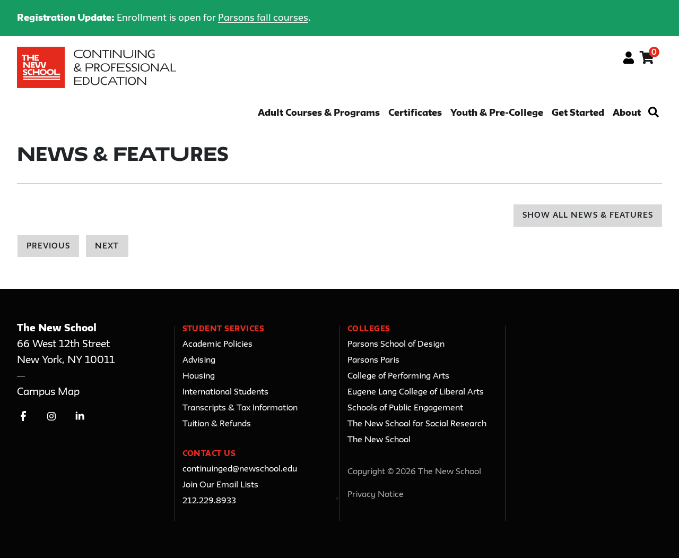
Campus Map (48, 392)
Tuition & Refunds (216, 424)
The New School (379, 440)
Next (107, 246)
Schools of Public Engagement (405, 408)
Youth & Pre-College (496, 113)
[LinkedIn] (79, 416)
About (627, 113)
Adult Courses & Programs (319, 113)
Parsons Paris (373, 360)
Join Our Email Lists (220, 485)
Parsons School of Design (396, 344)
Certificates (415, 113)
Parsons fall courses (263, 18)
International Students (225, 392)
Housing (198, 376)
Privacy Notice (375, 495)
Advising (198, 360)
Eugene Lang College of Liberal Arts (415, 392)
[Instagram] (51, 416)
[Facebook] (23, 416)
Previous (48, 246)
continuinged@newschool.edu (239, 469)
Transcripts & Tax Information (240, 408)
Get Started (578, 113)
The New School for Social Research (416, 424)
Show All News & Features (588, 215)
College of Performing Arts (398, 376)
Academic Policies (217, 344)
